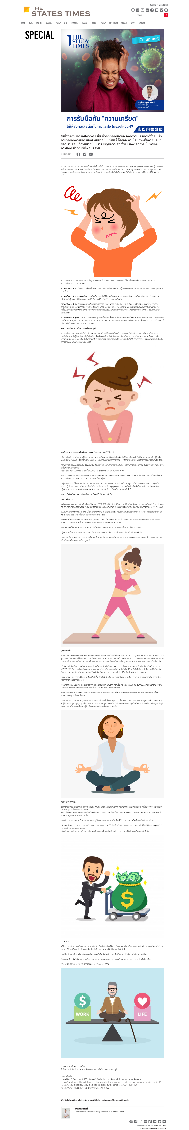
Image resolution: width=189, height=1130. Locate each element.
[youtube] (157, 9)
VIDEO (94, 22)
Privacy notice (153, 1128)
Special (124, 22)
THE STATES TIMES (161, 1125)
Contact (142, 22)
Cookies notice (162, 1128)
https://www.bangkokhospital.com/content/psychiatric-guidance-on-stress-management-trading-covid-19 (111, 1082)
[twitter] (161, 9)
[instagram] (143, 9)
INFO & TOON (113, 22)
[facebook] (138, 9)
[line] (148, 9)
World (58, 22)
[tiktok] (152, 9)
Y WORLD (103, 22)
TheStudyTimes (67, 1100)
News (31, 22)
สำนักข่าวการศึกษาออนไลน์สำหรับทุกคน (108, 1100)
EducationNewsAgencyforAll (84, 1100)
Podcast (85, 22)
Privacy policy (144, 1128)
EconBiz (49, 22)
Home (23, 22)
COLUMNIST (75, 22)
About (133, 22)
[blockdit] (166, 9)
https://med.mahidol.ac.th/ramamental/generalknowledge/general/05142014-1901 (99, 1084)
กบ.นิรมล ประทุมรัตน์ (81, 1108)
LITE (65, 22)
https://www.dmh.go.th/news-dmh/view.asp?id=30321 (85, 1087)
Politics (39, 22)
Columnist (125, 1100)
